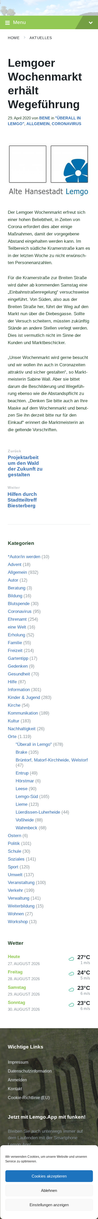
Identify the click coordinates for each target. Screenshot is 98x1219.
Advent (14, 564)
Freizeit (15, 650)
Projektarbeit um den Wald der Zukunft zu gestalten (25, 466)
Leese (21, 788)
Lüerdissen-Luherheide (38, 812)
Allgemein (38, 124)
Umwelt (15, 874)
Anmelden (17, 1080)
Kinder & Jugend (24, 697)
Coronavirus (66, 124)
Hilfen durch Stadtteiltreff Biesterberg (22, 499)
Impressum (18, 1062)
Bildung (15, 595)
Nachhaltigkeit (22, 728)
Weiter (14, 488)
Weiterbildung (21, 906)
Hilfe (12, 681)
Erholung (16, 634)
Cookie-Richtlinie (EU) (29, 1097)
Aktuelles (41, 38)
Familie (15, 642)
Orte (12, 736)
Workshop (18, 921)
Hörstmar (25, 780)
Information (19, 689)
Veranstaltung (21, 882)
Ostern (14, 835)
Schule (14, 851)
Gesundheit (19, 674)
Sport (13, 866)
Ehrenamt (17, 619)
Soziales (16, 859)
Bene (44, 118)
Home (13, 38)
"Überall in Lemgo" (34, 744)
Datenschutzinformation (30, 1071)
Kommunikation (23, 713)
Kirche (14, 705)
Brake (21, 752)
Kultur (13, 720)
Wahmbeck (26, 827)
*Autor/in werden (24, 556)
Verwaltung (18, 898)
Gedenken (18, 666)
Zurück (14, 451)
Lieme (21, 804)
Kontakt (15, 1089)
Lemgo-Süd (27, 796)
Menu (19, 22)
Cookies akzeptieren (49, 1176)
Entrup (22, 773)
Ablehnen (49, 1190)
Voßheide (25, 820)
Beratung (16, 588)
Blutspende (19, 603)
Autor (13, 580)
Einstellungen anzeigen (49, 1205)
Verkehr (15, 890)
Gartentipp (18, 658)
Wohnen (16, 913)
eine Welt (17, 627)
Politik (14, 843)
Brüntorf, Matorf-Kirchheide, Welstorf (52, 760)
